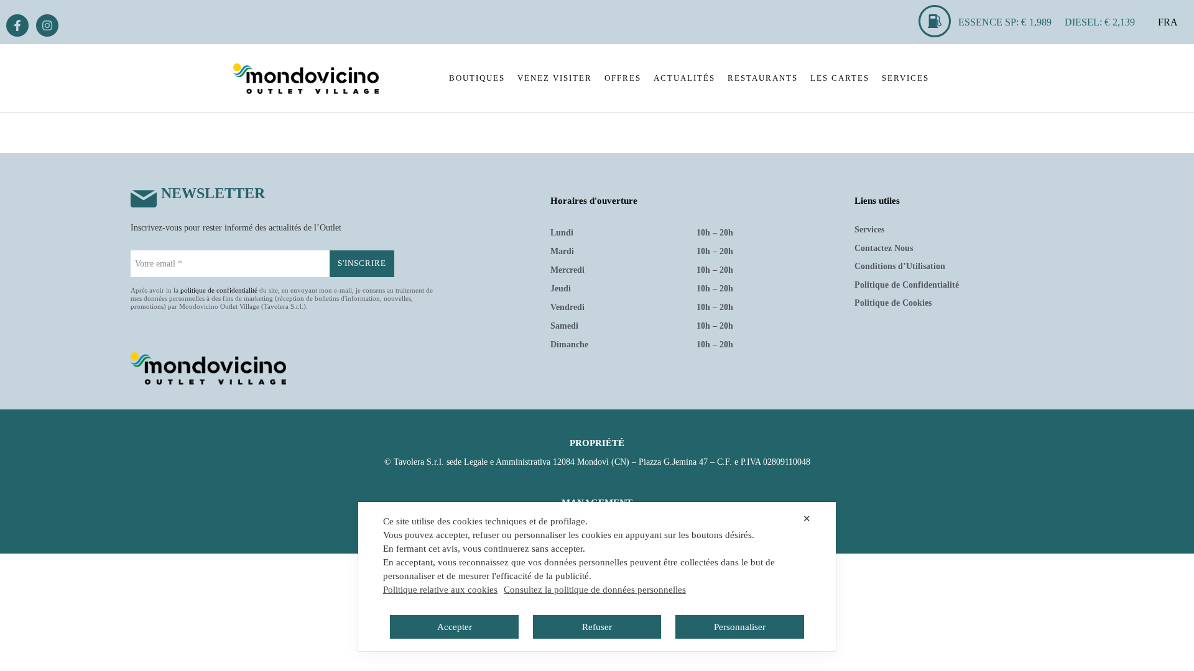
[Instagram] (47, 25)
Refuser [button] (597, 627)
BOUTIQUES (477, 78)
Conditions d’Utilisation (899, 266)
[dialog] (597, 576)
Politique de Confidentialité (906, 285)
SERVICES (905, 78)
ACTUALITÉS (684, 78)
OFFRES (622, 78)
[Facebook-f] (17, 25)
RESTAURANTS (763, 78)
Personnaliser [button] (740, 627)
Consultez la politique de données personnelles (595, 590)
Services (869, 229)
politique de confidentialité (218, 290)
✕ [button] (807, 518)
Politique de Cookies (893, 303)
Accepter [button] (454, 627)
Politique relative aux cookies (440, 590)
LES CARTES (839, 78)
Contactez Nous (883, 248)
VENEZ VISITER (554, 78)
